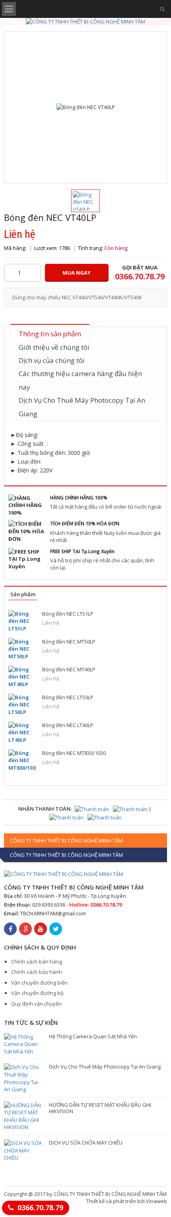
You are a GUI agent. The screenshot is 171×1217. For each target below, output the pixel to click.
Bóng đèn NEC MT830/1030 (74, 753)
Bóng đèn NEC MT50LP (68, 641)
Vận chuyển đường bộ (37, 993)
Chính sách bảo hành (36, 971)
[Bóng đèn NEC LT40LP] (22, 732)
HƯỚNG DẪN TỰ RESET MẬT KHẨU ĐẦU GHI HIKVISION (100, 1108)
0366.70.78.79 (40, 1207)
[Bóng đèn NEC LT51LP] (22, 621)
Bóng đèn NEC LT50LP (67, 697)
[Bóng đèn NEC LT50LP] (22, 705)
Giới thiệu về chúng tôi (54, 347)
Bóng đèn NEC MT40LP (68, 669)
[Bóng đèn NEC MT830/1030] (22, 760)
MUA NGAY (76, 272)
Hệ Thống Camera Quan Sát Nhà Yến (93, 1036)
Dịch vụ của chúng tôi (52, 360)
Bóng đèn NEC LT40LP (67, 725)
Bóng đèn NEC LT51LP (67, 613)
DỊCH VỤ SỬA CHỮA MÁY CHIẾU (85, 1142)
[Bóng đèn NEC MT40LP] (22, 677)
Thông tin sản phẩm (50, 333)
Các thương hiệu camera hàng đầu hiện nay (80, 380)
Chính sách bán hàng (36, 961)
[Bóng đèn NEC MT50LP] (22, 649)
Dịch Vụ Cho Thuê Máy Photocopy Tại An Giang (82, 407)
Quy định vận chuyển (36, 1003)
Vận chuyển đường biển (39, 982)
